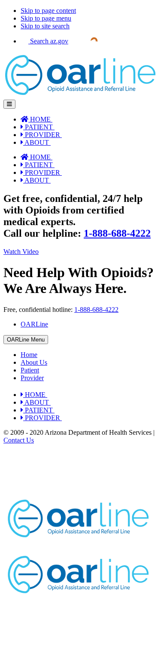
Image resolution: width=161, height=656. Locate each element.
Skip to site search (45, 26)
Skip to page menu (46, 18)
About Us (34, 362)
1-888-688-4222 (117, 233)
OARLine (34, 324)
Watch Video (21, 251)
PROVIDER (41, 134)
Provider (32, 377)
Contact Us (18, 440)
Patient (30, 370)
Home (29, 354)
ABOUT (36, 142)
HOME (39, 119)
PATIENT (38, 127)
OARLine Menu (26, 339)
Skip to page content (48, 10)
